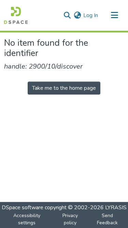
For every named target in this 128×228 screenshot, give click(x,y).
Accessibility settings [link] (26, 219)
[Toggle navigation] (114, 15)
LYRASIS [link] (116, 207)
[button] (16, 15)
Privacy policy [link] (70, 219)
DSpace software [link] (22, 207)
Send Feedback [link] (107, 219)
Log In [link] (90, 15)
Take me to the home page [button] (64, 88)
